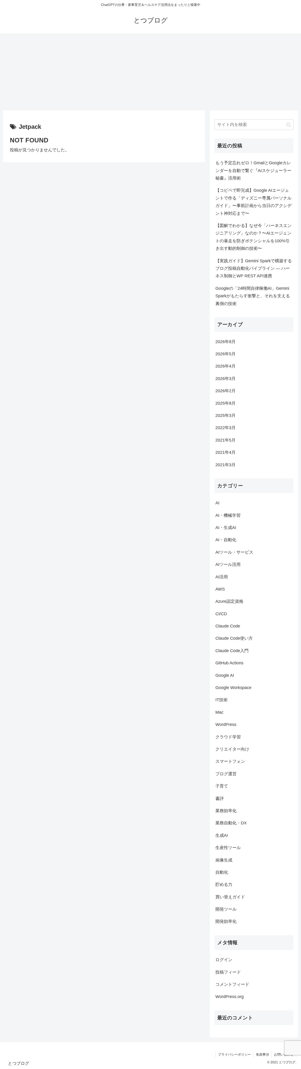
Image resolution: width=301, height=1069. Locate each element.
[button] (289, 124)
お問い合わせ (284, 1054)
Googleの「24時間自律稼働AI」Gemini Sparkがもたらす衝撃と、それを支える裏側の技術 (252, 296)
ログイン (223, 960)
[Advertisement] (150, 72)
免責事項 (262, 1054)
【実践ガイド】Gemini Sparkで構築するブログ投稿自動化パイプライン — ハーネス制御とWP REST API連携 (253, 268)
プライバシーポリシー (234, 1054)
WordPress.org (229, 997)
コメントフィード (232, 984)
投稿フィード (228, 972)
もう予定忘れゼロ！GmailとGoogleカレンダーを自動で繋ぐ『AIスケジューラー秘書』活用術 (253, 170)
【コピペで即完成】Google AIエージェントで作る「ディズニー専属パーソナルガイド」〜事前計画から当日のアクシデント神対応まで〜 (253, 201)
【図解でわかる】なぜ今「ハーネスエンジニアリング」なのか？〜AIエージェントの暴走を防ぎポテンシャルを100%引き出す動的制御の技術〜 (253, 237)
